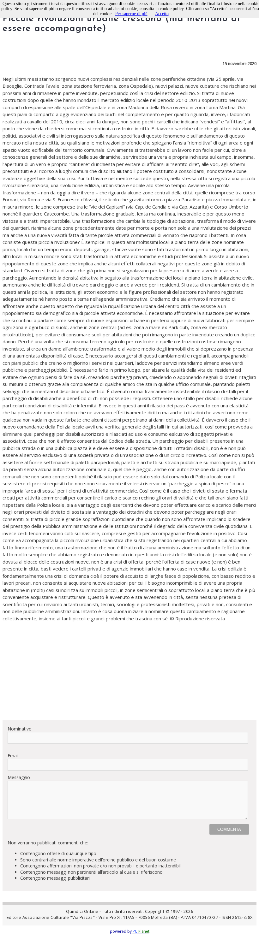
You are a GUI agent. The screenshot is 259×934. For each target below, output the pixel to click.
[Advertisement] (129, 671)
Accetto (162, 13)
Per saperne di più (131, 13)
